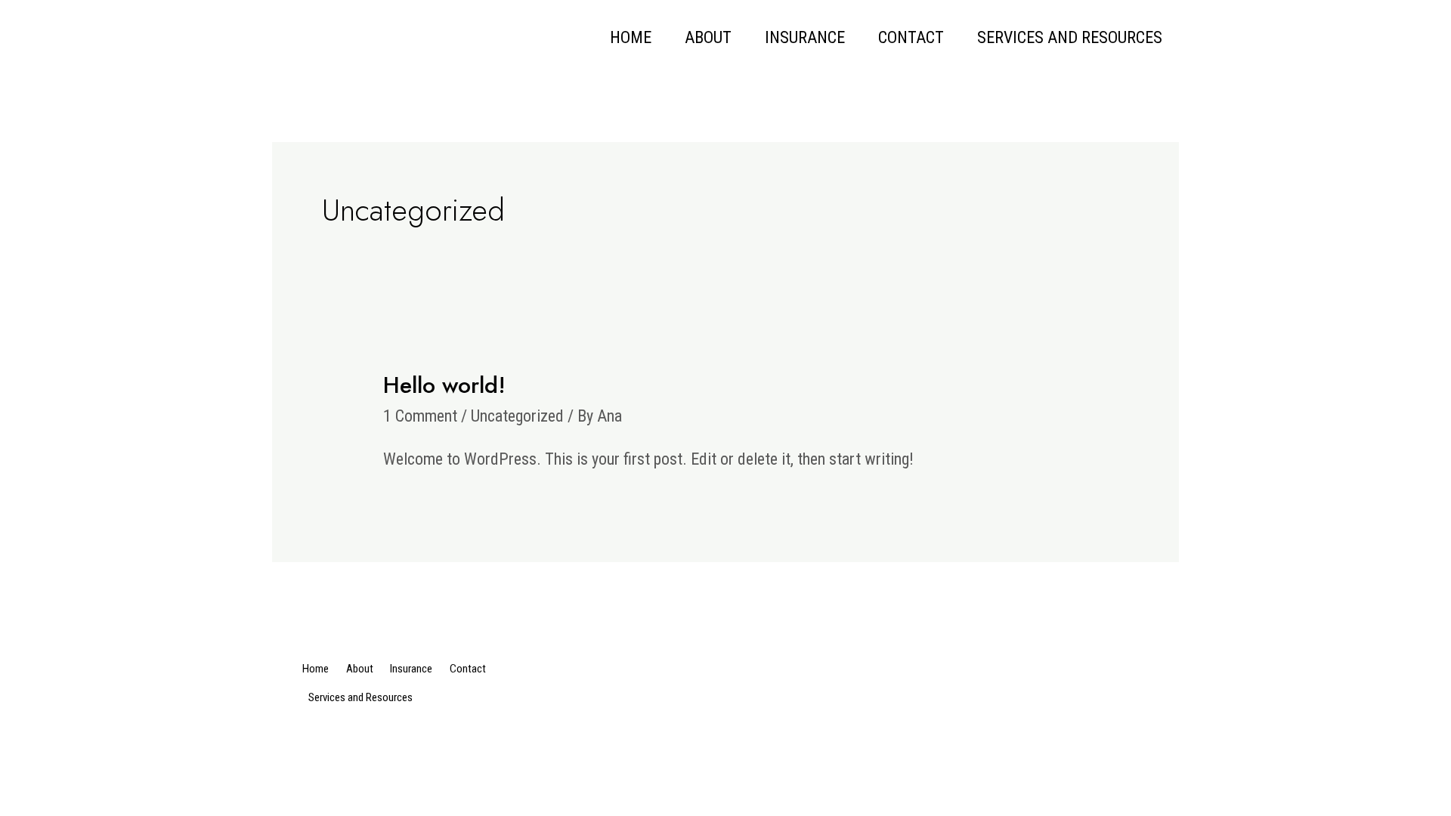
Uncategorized (517, 415)
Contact (911, 37)
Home (630, 37)
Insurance (805, 37)
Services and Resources (1069, 37)
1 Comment (420, 415)
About (708, 37)
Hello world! (444, 385)
